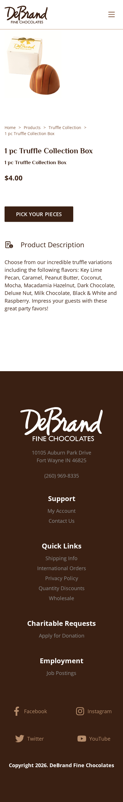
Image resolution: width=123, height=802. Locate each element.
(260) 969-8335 (61, 475)
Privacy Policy (61, 578)
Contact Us (62, 520)
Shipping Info (61, 558)
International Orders (61, 568)
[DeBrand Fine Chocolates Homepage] (26, 14)
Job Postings (61, 673)
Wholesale (61, 598)
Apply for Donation (61, 635)
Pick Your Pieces (39, 214)
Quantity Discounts (62, 588)
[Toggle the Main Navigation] (111, 14)
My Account (61, 510)
